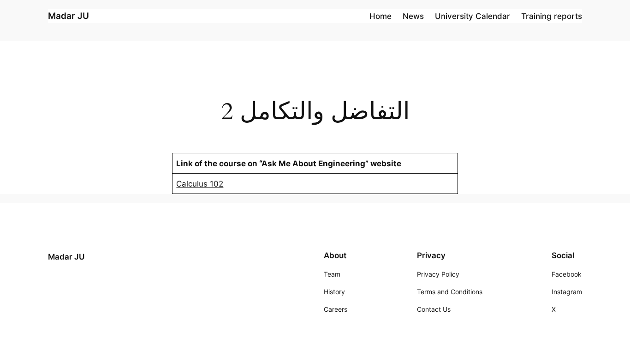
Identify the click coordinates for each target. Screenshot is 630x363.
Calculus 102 (199, 183)
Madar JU (68, 15)
